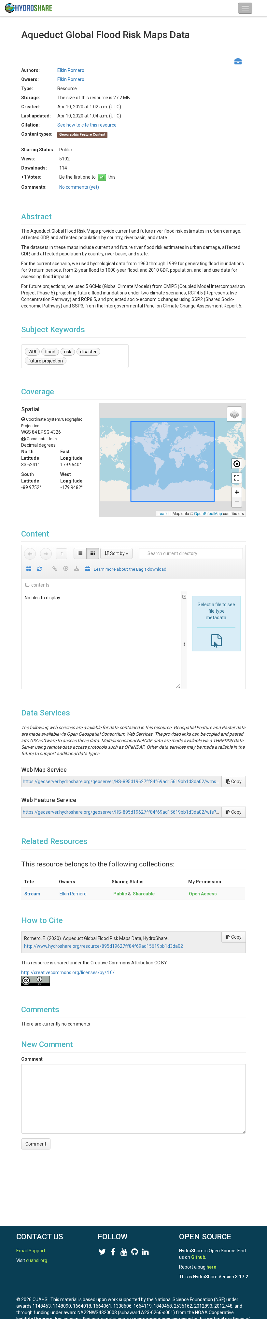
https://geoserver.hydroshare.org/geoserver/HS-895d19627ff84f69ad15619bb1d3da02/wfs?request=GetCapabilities (144, 812)
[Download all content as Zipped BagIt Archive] (87, 569)
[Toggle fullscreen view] (237, 478)
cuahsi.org (36, 1260)
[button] (234, 414)
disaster (88, 351)
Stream (32, 893)
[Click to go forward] (46, 554)
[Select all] (29, 569)
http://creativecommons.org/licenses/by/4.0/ (68, 972)
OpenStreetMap (208, 513)
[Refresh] (39, 569)
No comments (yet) (79, 187)
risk (67, 351)
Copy (236, 781)
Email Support (30, 1250)
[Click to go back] (30, 554)
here (211, 1267)
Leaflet (164, 513)
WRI (32, 351)
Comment (32, 1059)
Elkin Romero (73, 893)
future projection (45, 360)
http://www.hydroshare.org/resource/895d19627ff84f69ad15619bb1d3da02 (103, 946)
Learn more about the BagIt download (130, 569)
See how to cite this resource (87, 125)
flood (50, 351)
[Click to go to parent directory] (61, 553)
